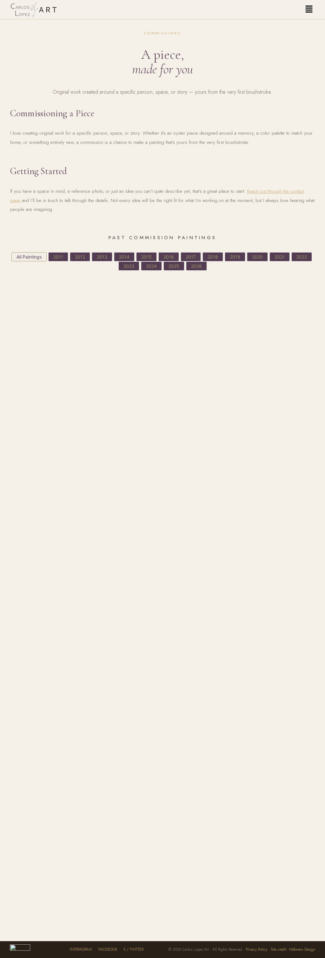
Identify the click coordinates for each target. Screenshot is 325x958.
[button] (308, 9)
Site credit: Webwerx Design (293, 949)
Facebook (107, 949)
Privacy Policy (256, 949)
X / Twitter (133, 949)
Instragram (81, 949)
